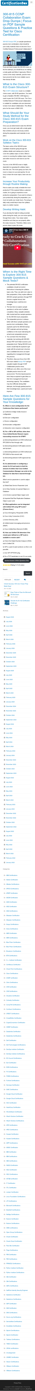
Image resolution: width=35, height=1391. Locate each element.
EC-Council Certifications (14, 1058)
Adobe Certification (12, 880)
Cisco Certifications (12, 973)
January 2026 (10, 648)
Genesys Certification (12, 1085)
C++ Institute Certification (14, 960)
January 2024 (10, 755)
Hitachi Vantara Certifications (15, 1121)
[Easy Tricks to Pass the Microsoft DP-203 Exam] (7, 594)
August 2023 (10, 778)
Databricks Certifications (13, 1036)
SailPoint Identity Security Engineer (17, 1290)
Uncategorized (10, 1353)
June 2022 (9, 840)
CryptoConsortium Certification (15, 1022)
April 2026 (9, 635)
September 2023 (11, 773)
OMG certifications (12, 1228)
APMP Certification (12, 893)
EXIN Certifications (12, 1067)
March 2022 (10, 853)
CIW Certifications (11, 991)
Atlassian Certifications (13, 920)
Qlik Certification (11, 1277)
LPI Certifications (11, 1201)
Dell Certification (11, 1040)
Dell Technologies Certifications (16, 1045)
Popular (7, 580)
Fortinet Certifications (12, 1080)
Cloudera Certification (13, 996)
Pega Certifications (12, 1250)
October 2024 (10, 715)
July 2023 (9, 782)
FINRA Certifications (12, 1076)
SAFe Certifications (12, 1286)
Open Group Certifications (14, 1232)
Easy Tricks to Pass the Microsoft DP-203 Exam (21, 593)
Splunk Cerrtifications (12, 1330)
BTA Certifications (11, 956)
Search (5, 569)
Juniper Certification (12, 1192)
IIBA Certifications (11, 1161)
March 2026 (10, 639)
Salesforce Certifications (13, 1299)
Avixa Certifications (12, 929)
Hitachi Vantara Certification (14, 1116)
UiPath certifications (12, 1348)
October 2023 (10, 769)
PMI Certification (11, 1254)
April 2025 (9, 688)
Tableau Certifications (13, 1339)
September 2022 (11, 827)
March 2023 (10, 800)
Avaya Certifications (12, 924)
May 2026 (9, 630)
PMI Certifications (11, 1259)
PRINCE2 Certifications (13, 1263)
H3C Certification (11, 1103)
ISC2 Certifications (12, 1174)
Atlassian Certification (13, 915)
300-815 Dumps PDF (9, 41)
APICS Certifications (12, 889)
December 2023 (11, 760)
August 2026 (10, 617)
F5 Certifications (11, 1072)
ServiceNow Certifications (14, 1321)
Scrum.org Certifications (13, 1317)
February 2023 (10, 804)
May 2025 (9, 684)
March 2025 (10, 693)
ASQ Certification (11, 906)
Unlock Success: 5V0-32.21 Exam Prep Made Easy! (16, 585)
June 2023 (9, 787)
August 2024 (10, 724)
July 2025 (9, 675)
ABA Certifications (11, 875)
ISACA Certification (12, 1165)
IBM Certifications (11, 1156)
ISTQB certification (12, 1179)
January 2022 (10, 862)
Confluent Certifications (13, 1009)
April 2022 (9, 849)
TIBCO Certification (12, 1344)
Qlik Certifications (11, 1281)
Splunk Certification (12, 1335)
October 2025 (10, 662)
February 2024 (10, 751)
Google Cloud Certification (14, 1094)
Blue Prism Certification (13, 942)
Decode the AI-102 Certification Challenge (20, 602)
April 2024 (9, 742)
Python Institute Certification (15, 1268)
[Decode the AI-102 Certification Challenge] (7, 602)
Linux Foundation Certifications (15, 1196)
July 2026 (9, 621)
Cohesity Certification (12, 1000)
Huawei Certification (12, 1134)
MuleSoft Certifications (13, 1210)
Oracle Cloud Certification (14, 1241)
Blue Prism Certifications (13, 947)
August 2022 (10, 831)
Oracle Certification (12, 1237)
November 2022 (11, 818)
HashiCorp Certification (13, 1107)
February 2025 (10, 697)
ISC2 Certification (11, 1170)
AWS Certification (11, 933)
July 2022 (9, 836)
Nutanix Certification (12, 1219)
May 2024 (9, 737)
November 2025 (11, 657)
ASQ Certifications (12, 911)
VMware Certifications (13, 1371)
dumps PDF (22, 361)
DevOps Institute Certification (15, 1049)
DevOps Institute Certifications (15, 1054)
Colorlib (17, 1389)
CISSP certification (12, 978)
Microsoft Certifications (13, 1205)
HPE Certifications (11, 1125)
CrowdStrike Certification (13, 1018)
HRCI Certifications (12, 1130)
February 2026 (10, 644)
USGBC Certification (12, 1357)
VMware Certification (12, 1366)
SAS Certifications (11, 1313)
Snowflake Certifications (13, 1326)
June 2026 (9, 626)
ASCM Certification (12, 898)
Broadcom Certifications (13, 951)
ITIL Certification (11, 1188)
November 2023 (11, 764)
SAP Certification (11, 1304)
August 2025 (10, 671)
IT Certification (10, 1183)
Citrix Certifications (12, 982)
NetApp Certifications (12, 1214)
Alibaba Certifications (12, 884)
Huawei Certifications (12, 1139)
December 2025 (11, 653)
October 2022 (10, 822)
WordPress (29, 1389)
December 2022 (11, 813)
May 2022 (9, 845)
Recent (17, 580)
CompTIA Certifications (13, 1005)
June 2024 (9, 733)
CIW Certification (11, 987)
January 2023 (10, 809)
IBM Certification (11, 1152)
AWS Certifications (12, 938)
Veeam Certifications (12, 1362)
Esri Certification (11, 1063)
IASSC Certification (12, 1147)
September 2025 (11, 666)
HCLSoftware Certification (14, 1112)
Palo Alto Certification (12, 1246)
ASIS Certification (11, 902)
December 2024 (11, 706)
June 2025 (9, 679)
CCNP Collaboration (12, 91)
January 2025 (10, 702)
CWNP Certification (12, 1027)
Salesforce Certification (13, 1295)
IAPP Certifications (12, 1143)
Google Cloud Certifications (14, 1098)
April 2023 (9, 795)
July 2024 (9, 729)
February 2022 (10, 858)
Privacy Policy (17, 1383)
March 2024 (10, 746)
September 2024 (11, 720)
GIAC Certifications (12, 1089)
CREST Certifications (12, 1014)
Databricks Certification (13, 1031)
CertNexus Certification (13, 964)
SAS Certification (11, 1308)
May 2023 (9, 791)
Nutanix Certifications (12, 1223)
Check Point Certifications (14, 969)
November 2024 (11, 711)
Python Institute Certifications (15, 1272)
